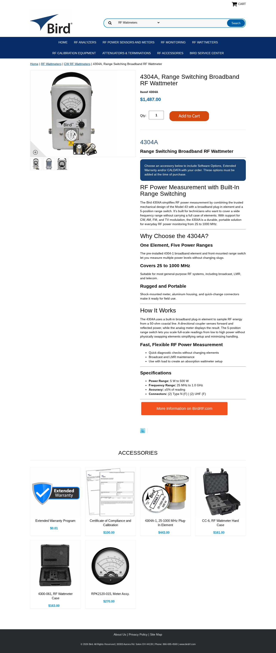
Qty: (143, 115)
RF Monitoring (173, 42)
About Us (120, 634)
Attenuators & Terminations (126, 53)
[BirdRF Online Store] (51, 22)
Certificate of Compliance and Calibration (110, 523)
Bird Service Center (207, 53)
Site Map (156, 634)
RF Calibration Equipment (74, 53)
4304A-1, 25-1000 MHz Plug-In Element (165, 523)
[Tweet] (142, 432)
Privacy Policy (138, 634)
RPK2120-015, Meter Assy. (110, 594)
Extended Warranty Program (55, 520)
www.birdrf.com (187, 644)
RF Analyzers (85, 42)
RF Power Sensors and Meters (128, 42)
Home (62, 42)
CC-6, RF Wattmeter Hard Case (220, 523)
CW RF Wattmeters (77, 64)
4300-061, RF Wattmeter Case (55, 596)
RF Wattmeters (205, 42)
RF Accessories (170, 53)
